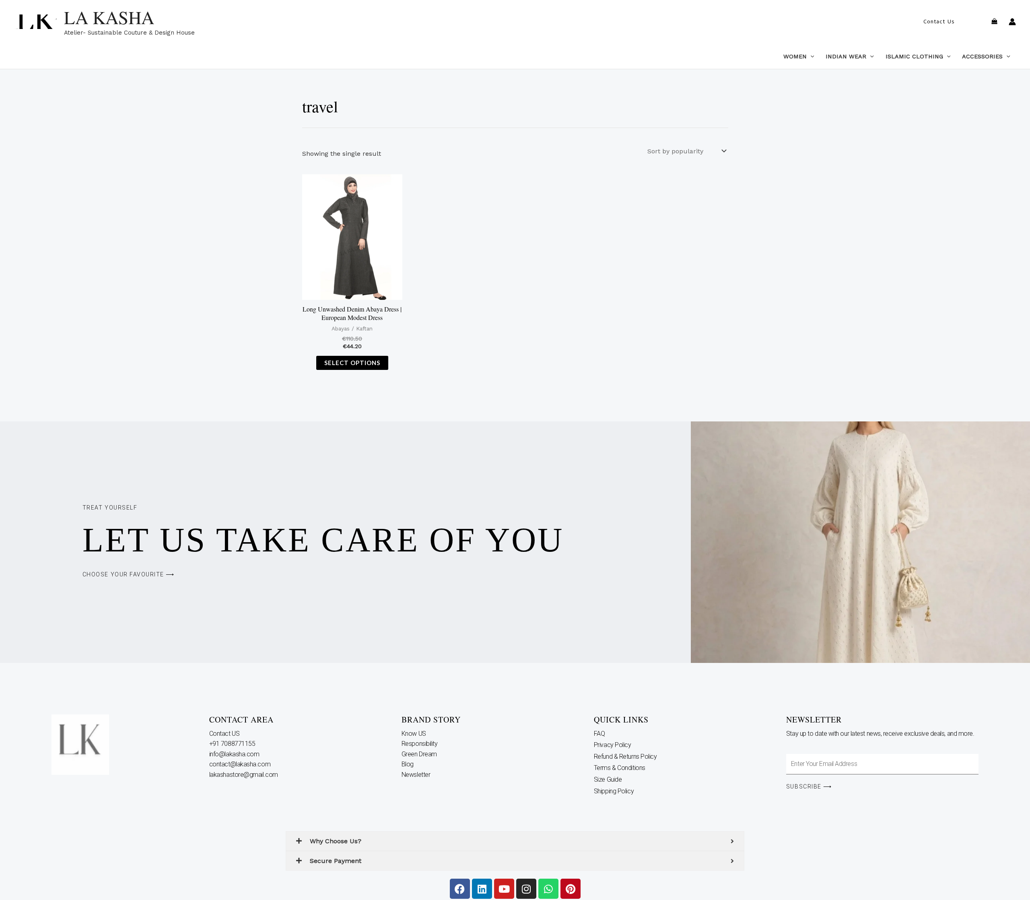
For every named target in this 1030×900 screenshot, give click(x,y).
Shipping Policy (614, 791)
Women (795, 56)
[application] (810, 56)
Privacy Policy (612, 745)
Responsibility (420, 743)
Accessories (982, 56)
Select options (352, 362)
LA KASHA (109, 17)
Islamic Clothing (914, 56)
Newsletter (417, 774)
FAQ (599, 733)
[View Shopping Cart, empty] (994, 22)
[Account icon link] (1012, 21)
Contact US (225, 733)
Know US (414, 733)
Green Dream (420, 754)
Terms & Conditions (619, 768)
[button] (938, 22)
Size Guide (608, 779)
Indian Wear (846, 56)
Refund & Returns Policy (625, 756)
